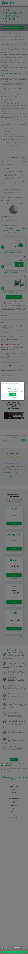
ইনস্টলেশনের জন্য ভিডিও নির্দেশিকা (12, 397)
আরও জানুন (13, 394)
